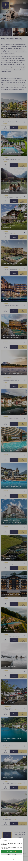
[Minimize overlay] (21, 840)
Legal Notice (15, 859)
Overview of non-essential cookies (12, 856)
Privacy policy (8, 859)
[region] (11, 845)
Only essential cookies (11, 854)
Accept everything (11, 851)
